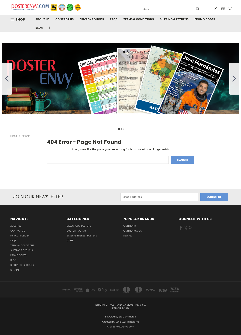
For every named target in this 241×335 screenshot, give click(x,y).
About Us (42, 19)
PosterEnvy (129, 225)
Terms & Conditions (138, 19)
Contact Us (64, 19)
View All (127, 235)
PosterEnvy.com (132, 230)
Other (70, 240)
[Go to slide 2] (7, 79)
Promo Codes (204, 19)
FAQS (113, 19)
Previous (231, 323)
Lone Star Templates (127, 321)
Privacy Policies (92, 19)
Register (29, 265)
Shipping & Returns (174, 19)
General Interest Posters (81, 235)
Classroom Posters (78, 225)
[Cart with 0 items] (230, 8)
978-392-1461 (63, 28)
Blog (39, 28)
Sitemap (14, 270)
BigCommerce (127, 316)
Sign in (14, 265)
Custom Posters (76, 230)
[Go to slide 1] (119, 129)
